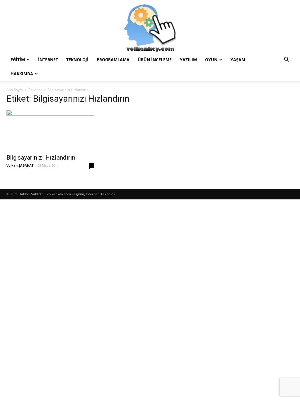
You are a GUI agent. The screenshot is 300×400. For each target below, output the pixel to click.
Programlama (113, 59)
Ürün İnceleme (155, 59)
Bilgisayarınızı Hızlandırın (40, 157)
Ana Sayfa (14, 89)
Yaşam (238, 59)
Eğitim (18, 59)
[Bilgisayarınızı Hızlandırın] (50, 130)
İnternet (48, 59)
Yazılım (188, 59)
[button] (286, 60)
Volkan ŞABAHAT (19, 165)
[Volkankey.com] (150, 26)
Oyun (211, 59)
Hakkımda (22, 73)
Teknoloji (77, 59)
